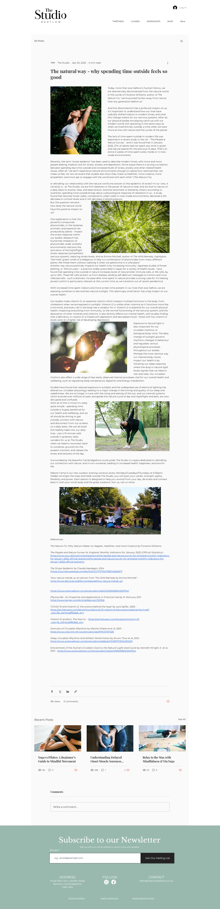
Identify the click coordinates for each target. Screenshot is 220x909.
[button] (135, 21)
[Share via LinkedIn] (67, 691)
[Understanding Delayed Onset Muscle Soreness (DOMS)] (110, 738)
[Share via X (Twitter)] (59, 691)
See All (182, 719)
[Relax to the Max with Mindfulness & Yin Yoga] (162, 738)
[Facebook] (113, 882)
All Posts (39, 41)
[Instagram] (106, 882)
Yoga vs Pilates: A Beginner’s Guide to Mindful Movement (57, 759)
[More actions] (168, 63)
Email (54, 850)
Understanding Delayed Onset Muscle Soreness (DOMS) (106, 759)
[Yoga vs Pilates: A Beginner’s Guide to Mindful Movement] (57, 738)
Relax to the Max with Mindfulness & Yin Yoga (158, 759)
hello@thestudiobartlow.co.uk (156, 880)
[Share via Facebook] (51, 691)
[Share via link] (75, 691)
